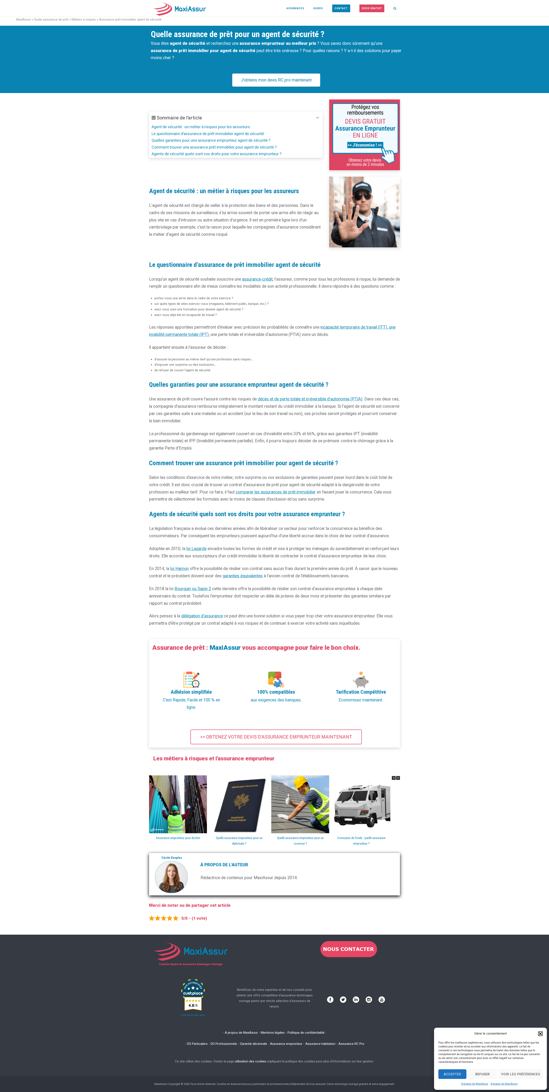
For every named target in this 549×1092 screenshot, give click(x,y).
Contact (341, 8)
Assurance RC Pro (351, 1044)
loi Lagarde (196, 548)
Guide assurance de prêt (51, 19)
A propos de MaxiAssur (474, 1083)
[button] (540, 1034)
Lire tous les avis (193, 1015)
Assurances (295, 8)
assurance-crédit (257, 279)
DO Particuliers (197, 1044)
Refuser (482, 1074)
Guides (318, 8)
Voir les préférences (520, 1074)
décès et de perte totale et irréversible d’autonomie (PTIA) (310, 399)
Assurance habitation (320, 1044)
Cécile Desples (171, 858)
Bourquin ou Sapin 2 (193, 588)
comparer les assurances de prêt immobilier (276, 492)
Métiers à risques (84, 19)
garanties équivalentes (243, 575)
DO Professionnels (224, 1044)
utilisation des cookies (250, 1061)
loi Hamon (179, 568)
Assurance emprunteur (286, 1044)
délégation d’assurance (202, 616)
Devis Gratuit (372, 8)
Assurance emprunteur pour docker (178, 838)
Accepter (452, 1074)
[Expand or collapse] (317, 117)
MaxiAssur (23, 19)
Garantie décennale (253, 1044)
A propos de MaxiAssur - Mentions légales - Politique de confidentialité (274, 1033)
